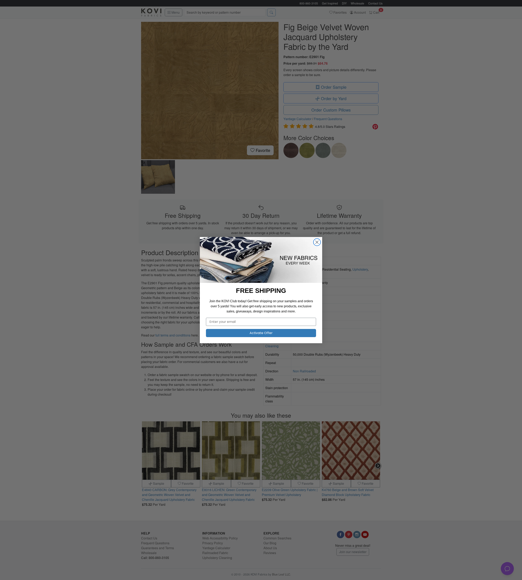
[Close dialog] (317, 242)
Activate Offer (261, 333)
